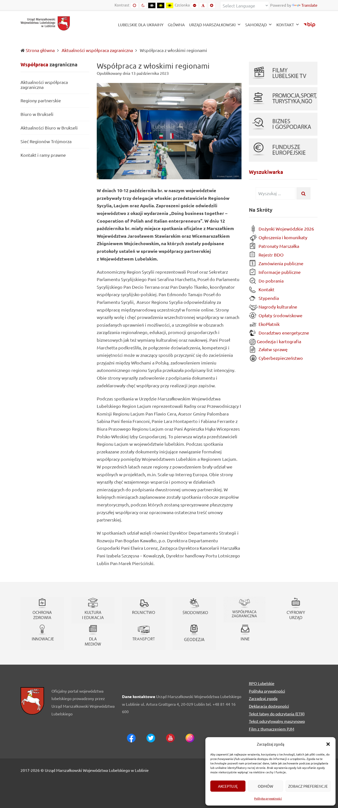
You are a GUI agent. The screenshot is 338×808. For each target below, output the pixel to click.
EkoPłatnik (269, 324)
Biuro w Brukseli (37, 114)
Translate (309, 4)
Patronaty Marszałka (278, 246)
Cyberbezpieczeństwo (280, 358)
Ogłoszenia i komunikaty (282, 237)
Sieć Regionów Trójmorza (46, 141)
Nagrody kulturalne (277, 306)
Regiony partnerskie (41, 100)
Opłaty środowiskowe (280, 315)
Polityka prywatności (268, 798)
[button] (328, 744)
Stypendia (268, 298)
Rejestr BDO (271, 254)
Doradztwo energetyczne (283, 332)
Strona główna (40, 50)
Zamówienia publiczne (280, 263)
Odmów (265, 786)
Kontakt (266, 289)
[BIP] (309, 25)
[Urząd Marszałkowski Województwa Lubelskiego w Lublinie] (45, 22)
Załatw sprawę (273, 349)
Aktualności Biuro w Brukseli (49, 127)
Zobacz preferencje (308, 786)
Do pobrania (271, 280)
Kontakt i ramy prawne (43, 154)
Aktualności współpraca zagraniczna (97, 50)
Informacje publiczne (279, 272)
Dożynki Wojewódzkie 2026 (286, 228)
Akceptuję (228, 786)
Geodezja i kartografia (278, 341)
